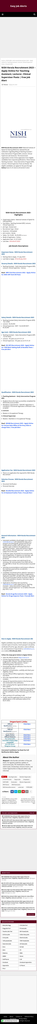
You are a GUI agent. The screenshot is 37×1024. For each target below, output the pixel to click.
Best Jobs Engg (7, 925)
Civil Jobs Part (24, 925)
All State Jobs (23, 944)
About (11, 1016)
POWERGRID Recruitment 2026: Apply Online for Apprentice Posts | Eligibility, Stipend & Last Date (16, 816)
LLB (21, 959)
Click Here (27, 724)
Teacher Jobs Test (7, 931)
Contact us (19, 1016)
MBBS (4, 956)
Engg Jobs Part (7, 928)
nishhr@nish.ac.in (8, 542)
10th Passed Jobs (24, 941)
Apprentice (6, 965)
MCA (4, 950)
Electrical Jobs (24, 937)
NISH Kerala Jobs (16, 784)
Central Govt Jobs (7, 779)
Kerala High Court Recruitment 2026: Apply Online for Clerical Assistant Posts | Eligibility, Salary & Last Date (17, 826)
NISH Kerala (6, 784)
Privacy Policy (23, 1019)
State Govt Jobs (7, 944)
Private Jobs (23, 928)
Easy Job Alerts (18, 6)
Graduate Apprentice (26, 962)
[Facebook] (12, 791)
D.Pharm (22, 965)
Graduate (5, 962)
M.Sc (4, 947)
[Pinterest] (23, 791)
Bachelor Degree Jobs (25, 777)
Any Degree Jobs (13, 777)
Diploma (5, 953)
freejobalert (26, 779)
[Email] (26, 791)
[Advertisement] (18, 37)
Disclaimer (13, 1019)
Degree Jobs (17, 779)
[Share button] (30, 791)
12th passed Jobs (7, 941)
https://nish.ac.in (23, 657)
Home (3, 60)
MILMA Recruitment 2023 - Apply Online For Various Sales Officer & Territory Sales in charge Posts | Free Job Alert (17, 425)
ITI (20, 950)
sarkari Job (20, 787)
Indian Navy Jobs (24, 934)
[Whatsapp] (19, 791)
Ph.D (4, 968)
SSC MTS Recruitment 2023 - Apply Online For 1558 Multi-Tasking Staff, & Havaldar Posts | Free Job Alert (17, 347)
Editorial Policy (29, 1016)
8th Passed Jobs (24, 931)
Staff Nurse (6, 959)
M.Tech (22, 947)
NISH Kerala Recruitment (9, 787)
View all (32, 813)
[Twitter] (15, 791)
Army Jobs (5, 937)
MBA (21, 953)
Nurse (21, 956)
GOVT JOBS (5, 782)
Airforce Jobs (6, 934)
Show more (30, 914)
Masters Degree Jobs (25, 782)
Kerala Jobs (14, 782)
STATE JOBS (9, 60)
